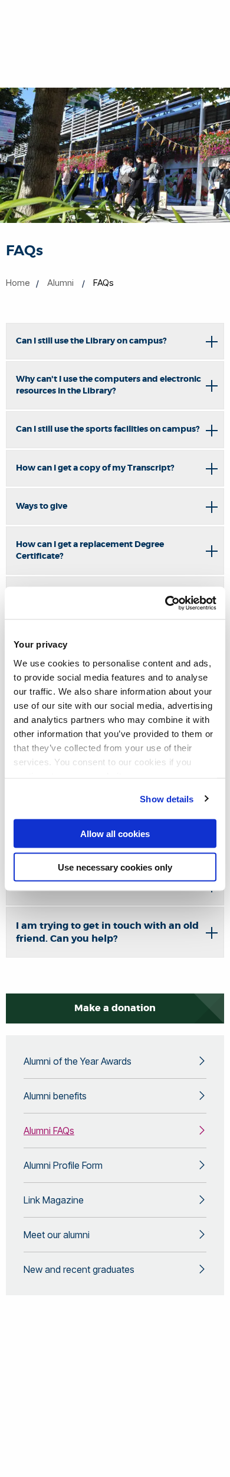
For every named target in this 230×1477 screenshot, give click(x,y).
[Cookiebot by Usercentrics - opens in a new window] (165, 603)
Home (18, 282)
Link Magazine (54, 1200)
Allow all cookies (115, 834)
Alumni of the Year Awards (78, 1061)
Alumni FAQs (49, 1130)
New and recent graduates (79, 1269)
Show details (166, 798)
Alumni (60, 282)
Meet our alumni (57, 1235)
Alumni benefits (55, 1096)
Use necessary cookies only (115, 867)
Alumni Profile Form (63, 1165)
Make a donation (115, 1008)
